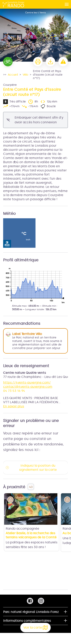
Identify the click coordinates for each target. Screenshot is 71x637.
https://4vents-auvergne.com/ (27, 382)
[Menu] (66, 4)
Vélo (25, 74)
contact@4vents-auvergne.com (27, 386)
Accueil (13, 74)
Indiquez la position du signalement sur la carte (38, 468)
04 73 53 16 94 (14, 391)
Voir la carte (32, 627)
